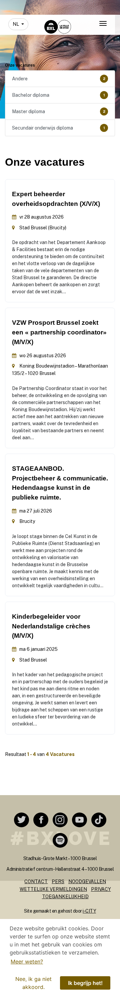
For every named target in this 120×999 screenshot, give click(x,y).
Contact (36, 881)
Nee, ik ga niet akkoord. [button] (33, 983)
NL (16, 24)
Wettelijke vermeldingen (53, 889)
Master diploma (58, 111)
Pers (58, 881)
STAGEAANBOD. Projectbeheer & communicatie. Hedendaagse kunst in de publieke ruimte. (60, 483)
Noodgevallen (87, 881)
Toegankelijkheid (65, 896)
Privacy (101, 889)
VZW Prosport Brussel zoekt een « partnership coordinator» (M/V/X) (59, 332)
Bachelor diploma (58, 95)
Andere (58, 78)
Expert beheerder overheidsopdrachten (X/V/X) (56, 198)
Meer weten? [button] (27, 961)
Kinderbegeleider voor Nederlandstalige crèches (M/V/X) (51, 626)
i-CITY (89, 911)
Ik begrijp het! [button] (85, 983)
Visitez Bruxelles (52, 5)
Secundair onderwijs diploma (58, 128)
